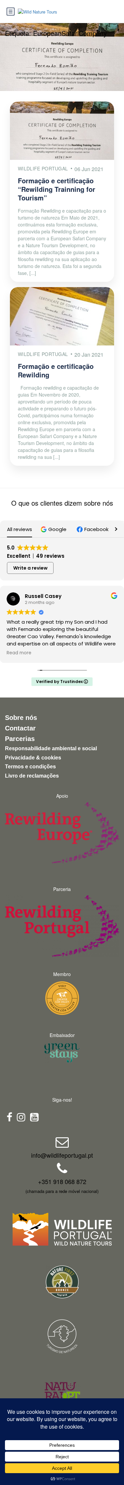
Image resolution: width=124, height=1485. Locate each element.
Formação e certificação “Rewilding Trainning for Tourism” (56, 189)
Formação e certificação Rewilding (56, 370)
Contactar (20, 728)
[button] (54, 529)
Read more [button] (19, 653)
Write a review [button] (30, 568)
